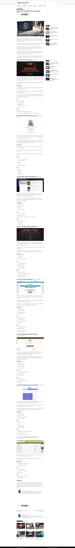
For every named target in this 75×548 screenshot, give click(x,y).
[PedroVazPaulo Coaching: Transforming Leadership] (21, 534)
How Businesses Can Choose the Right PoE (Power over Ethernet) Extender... (54, 28)
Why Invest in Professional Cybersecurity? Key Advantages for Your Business (54, 44)
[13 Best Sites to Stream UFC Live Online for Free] (21, 526)
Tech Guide (40, 5)
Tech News (44, 5)
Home (17, 528)
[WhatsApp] (27, 14)
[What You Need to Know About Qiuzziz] (30, 526)
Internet (36, 536)
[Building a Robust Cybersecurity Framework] (48, 36)
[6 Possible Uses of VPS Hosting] (48, 40)
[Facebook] (22, 14)
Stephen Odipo (19, 12)
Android (36, 528)
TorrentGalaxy (37, 279)
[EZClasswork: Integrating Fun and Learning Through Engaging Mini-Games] (48, 71)
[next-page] (18, 540)
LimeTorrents (20, 438)
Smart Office (19, 5)
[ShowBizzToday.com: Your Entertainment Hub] (48, 67)
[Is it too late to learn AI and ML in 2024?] (48, 75)
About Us (50, 547)
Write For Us (57, 547)
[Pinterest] (26, 14)
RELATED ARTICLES (19, 521)
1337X (35, 59)
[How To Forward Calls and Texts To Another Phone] (39, 526)
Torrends (41, 385)
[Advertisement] (44, 3)
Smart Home (25, 5)
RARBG (39, 176)
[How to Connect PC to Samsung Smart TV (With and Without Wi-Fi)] (30, 534)
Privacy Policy (53, 547)
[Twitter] (24, 14)
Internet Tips (47, 25)
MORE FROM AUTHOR (25, 521)
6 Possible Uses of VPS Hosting (54, 39)
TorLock (40, 226)
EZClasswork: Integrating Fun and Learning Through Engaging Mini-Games (54, 71)
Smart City (35, 5)
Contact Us (47, 547)
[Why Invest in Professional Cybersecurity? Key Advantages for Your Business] (48, 44)
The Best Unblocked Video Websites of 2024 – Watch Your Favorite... (54, 32)
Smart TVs (30, 5)
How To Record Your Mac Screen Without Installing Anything (38, 511)
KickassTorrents (20, 335)
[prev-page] (17, 540)
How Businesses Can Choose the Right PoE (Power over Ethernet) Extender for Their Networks (39, 538)
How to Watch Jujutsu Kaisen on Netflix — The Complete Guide (23, 511)
